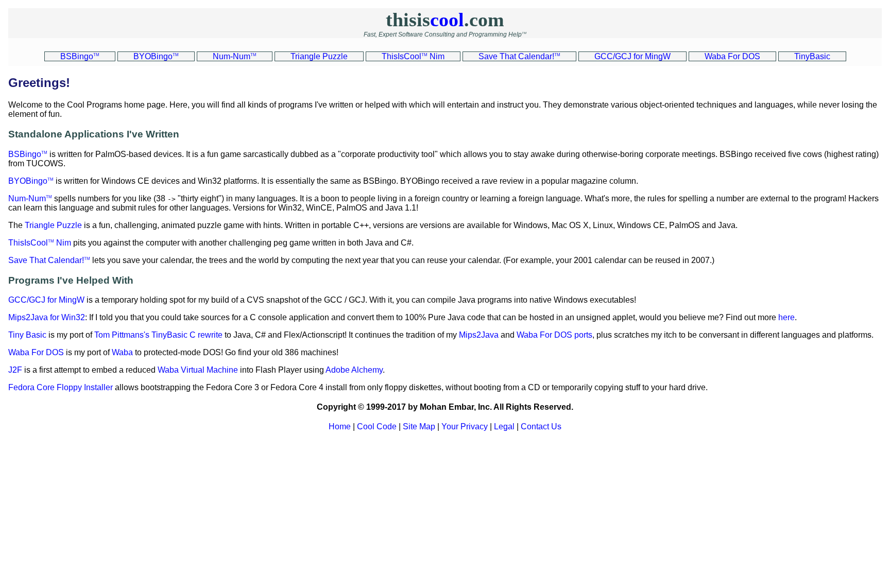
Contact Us (541, 426)
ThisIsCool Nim (39, 242)
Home (340, 426)
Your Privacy (464, 426)
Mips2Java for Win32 (46, 317)
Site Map (419, 426)
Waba (122, 352)
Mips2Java (479, 334)
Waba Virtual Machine (198, 369)
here (786, 317)
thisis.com (445, 19)
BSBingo (27, 154)
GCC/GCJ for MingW (46, 299)
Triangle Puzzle (53, 225)
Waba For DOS (36, 352)
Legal (504, 426)
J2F (15, 369)
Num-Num (30, 198)
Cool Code (377, 426)
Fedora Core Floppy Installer (60, 387)
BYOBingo (31, 181)
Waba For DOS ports (554, 334)
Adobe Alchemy (354, 369)
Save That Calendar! (49, 260)
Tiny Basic (27, 334)
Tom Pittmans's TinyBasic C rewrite (158, 334)
